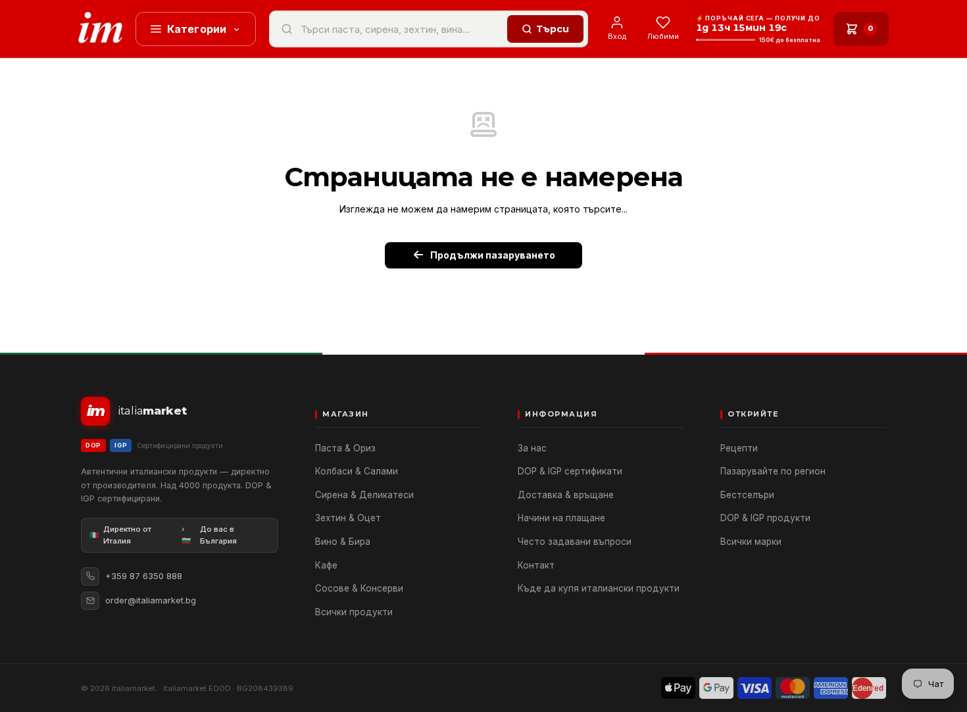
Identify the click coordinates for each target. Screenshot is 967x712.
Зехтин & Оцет (348, 518)
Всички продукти (354, 612)
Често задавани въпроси (575, 541)
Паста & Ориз (345, 448)
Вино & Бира (342, 541)
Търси (552, 29)
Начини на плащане (561, 518)
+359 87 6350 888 (143, 576)
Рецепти (739, 448)
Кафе (326, 565)
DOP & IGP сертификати (570, 471)
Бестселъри (747, 495)
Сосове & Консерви (359, 588)
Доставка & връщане (566, 495)
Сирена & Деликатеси (364, 495)
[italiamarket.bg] (100, 29)
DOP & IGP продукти (765, 518)
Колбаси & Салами (356, 471)
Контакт (536, 565)
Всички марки (750, 541)
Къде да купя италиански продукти (599, 588)
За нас (532, 448)
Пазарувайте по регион (773, 471)
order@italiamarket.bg (150, 600)
